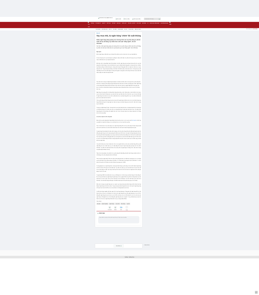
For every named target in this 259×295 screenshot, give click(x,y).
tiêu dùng (123, 203)
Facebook (110, 209)
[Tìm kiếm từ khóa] (160, 19)
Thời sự (92, 23)
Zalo (121, 209)
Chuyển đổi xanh (164, 23)
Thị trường (98, 29)
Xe (147, 23)
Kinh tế (103, 23)
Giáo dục (119, 23)
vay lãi (128, 203)
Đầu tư (110, 29)
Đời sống (144, 23)
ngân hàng (111, 203)
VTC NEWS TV (98, 23)
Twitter (115, 209)
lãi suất (98, 203)
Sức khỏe (139, 23)
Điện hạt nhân (138, 29)
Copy (127, 209)
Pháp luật (124, 23)
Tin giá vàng (131, 29)
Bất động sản (105, 29)
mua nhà (117, 203)
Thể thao (109, 23)
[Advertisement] (154, 52)
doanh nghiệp (105, 203)
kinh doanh (134, 120)
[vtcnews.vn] (109, 207)
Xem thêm (118, 245)
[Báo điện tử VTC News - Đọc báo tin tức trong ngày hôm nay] (105, 19)
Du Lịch (125, 29)
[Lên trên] (256, 292)
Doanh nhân (120, 29)
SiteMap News (131, 257)
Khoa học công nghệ (154, 23)
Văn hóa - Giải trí (131, 23)
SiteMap (126, 257)
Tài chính (115, 29)
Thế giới (113, 23)
